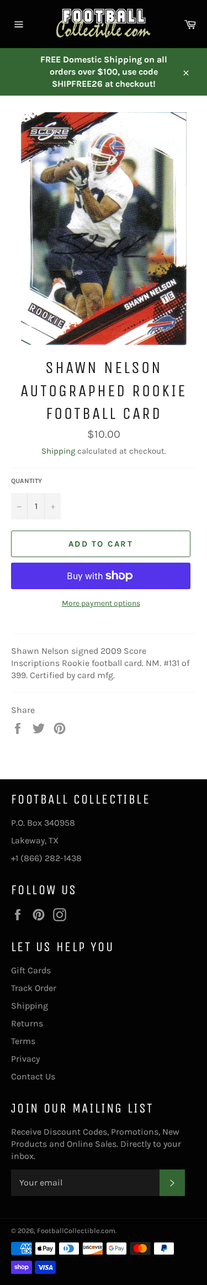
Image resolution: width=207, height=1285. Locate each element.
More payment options (101, 603)
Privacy (25, 1058)
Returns (27, 1023)
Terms (23, 1041)
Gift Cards (31, 970)
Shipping (58, 451)
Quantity (26, 481)
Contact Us (33, 1076)
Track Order (33, 988)
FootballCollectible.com (76, 1230)
